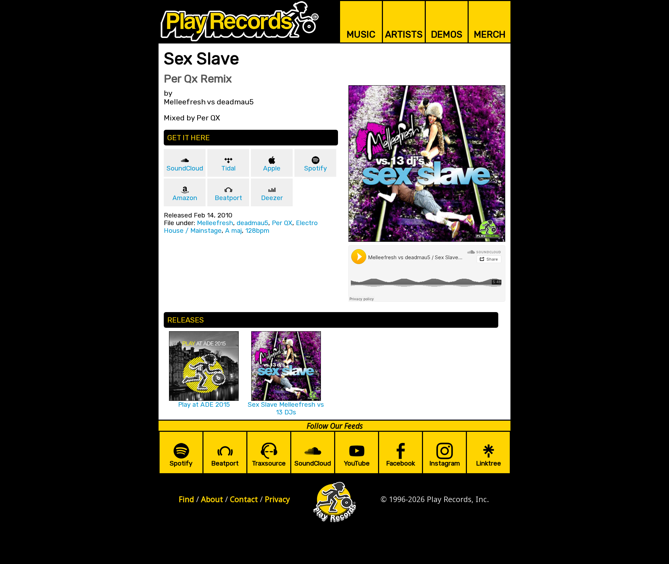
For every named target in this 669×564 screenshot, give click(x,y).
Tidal (228, 168)
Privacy (277, 499)
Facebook (400, 463)
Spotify (315, 168)
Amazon (184, 198)
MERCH (490, 34)
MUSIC (361, 34)
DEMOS (446, 34)
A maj (233, 231)
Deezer (272, 198)
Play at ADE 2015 (204, 404)
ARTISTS (404, 34)
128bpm (257, 231)
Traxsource (269, 463)
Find (186, 499)
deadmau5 (252, 223)
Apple (271, 168)
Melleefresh (215, 223)
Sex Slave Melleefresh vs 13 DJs (286, 408)
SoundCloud (185, 168)
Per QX (282, 223)
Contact (244, 499)
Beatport (228, 198)
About (212, 499)
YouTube (357, 463)
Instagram (444, 463)
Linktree (488, 463)
